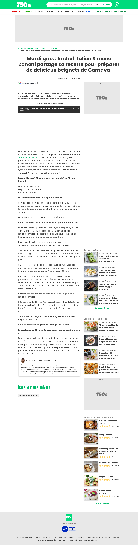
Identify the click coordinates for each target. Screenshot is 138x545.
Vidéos (81, 11)
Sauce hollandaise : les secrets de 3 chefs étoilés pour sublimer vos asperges (109, 301)
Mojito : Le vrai (106, 476)
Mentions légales (80, 538)
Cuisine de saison (65, 11)
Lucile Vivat (33, 360)
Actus (37, 11)
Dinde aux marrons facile (108, 421)
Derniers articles (102, 308)
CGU (89, 538)
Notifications (47, 538)
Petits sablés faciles (108, 462)
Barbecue (16, 11)
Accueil (20, 48)
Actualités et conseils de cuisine (35, 48)
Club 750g (90, 11)
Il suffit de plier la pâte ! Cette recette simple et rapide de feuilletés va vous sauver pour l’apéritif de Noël (109, 370)
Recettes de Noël (102, 503)
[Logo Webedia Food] (69, 529)
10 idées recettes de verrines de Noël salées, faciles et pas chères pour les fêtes (109, 328)
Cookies (70, 540)
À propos (20, 538)
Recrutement (68, 538)
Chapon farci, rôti (107, 434)
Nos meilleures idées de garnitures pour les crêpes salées (108, 341)
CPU (93, 538)
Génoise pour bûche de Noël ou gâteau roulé (108, 451)
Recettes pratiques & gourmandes (111, 11)
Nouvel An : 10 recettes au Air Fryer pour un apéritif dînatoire (108, 356)
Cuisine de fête (53, 48)
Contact (28, 538)
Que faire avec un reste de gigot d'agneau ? (107, 287)
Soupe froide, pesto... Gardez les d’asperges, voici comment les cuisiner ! (109, 259)
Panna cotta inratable (105, 491)
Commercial (58, 538)
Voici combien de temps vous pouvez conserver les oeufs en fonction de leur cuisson (108, 273)
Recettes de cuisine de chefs (28, 395)
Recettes (49, 11)
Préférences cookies (82, 540)
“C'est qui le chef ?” (28, 157)
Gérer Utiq (95, 540)
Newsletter (37, 538)
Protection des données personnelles (52, 540)
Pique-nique (27, 11)
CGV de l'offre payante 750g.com (108, 538)
